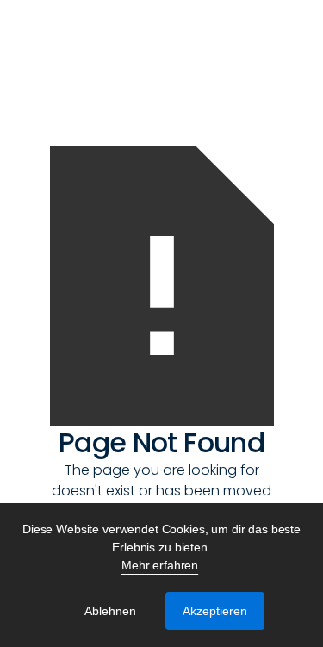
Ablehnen (110, 611)
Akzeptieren (215, 611)
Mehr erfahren (159, 565)
